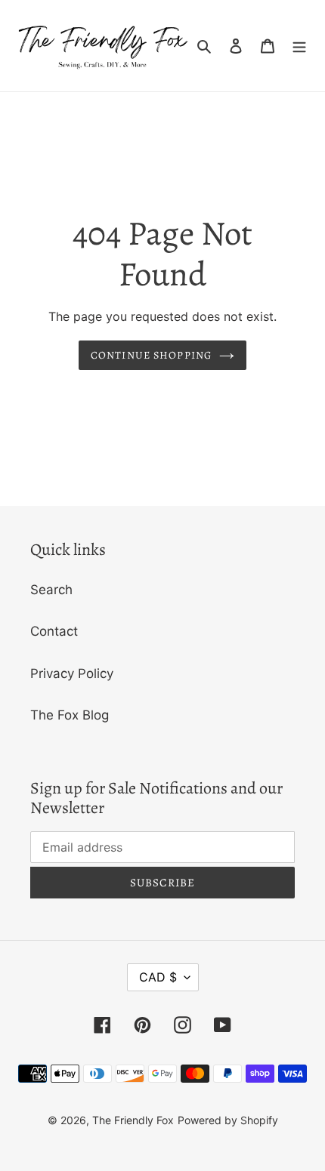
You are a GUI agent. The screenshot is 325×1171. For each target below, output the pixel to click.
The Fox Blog (69, 715)
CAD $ (158, 977)
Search (51, 589)
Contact (54, 631)
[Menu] (299, 46)
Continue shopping (151, 355)
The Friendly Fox (133, 1120)
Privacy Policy (71, 673)
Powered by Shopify (228, 1120)
